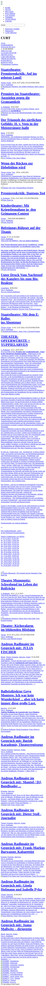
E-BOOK (8, 21)
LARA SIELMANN (8, 57)
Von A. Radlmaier (7, 85)
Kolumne (15, 657)
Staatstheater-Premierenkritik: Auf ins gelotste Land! (19, 73)
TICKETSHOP (10, 19)
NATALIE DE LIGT (8, 47)
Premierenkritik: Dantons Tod (23, 193)
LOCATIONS (10, 15)
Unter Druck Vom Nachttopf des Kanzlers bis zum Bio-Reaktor (22, 279)
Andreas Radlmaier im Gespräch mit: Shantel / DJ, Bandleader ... (21, 782)
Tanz (13, 172)
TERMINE (9, 17)
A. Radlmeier (5, 107)
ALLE (3, 43)
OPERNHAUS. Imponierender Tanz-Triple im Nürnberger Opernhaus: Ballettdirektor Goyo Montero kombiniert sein (21, 177)
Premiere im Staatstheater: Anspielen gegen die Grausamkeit (20, 98)
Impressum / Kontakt (12, 29)
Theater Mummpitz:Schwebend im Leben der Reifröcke (19, 584)
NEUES (8, 10)
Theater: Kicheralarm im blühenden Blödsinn (18, 628)
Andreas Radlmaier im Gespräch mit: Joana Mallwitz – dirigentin (17, 925)
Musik (3, 133)
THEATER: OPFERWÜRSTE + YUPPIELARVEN (15, 340)
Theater (3, 83)
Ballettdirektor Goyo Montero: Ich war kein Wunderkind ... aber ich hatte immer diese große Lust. (22, 697)
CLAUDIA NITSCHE (8, 53)
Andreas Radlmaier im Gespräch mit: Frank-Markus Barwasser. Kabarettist (23, 848)
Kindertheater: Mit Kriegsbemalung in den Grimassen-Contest (18, 209)
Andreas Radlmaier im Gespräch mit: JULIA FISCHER (17, 648)
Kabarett (4, 857)
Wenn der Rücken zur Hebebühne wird (17, 165)
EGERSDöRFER (7, 45)
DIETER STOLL (7, 55)
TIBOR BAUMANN (8, 58)
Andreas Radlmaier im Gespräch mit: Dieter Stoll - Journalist (21, 814)
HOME (7, 8)
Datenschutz (9, 31)
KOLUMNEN (10, 13)
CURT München (11, 33)
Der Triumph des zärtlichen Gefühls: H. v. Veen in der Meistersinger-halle (21, 124)
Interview (22, 657)
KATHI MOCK (6, 60)
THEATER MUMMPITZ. (23, 254)
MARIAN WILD (7, 62)
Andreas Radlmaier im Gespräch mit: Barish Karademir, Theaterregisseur (22, 741)
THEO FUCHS (6, 51)
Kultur (9, 83)
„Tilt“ (42, 178)
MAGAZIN (9, 12)
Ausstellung (5, 288)
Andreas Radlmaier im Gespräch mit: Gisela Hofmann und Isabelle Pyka (21, 885)
